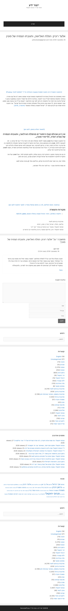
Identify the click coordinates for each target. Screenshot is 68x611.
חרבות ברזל (45, 487)
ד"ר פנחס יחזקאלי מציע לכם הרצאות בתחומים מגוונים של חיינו (44, 448)
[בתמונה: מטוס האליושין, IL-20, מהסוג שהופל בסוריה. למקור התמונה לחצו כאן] (34, 205)
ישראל (52, 224)
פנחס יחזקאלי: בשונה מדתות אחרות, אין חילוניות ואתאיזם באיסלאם (43, 467)
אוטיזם (62, 365)
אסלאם (16, 484)
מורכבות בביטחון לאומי (56, 221)
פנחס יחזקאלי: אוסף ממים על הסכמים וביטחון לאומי (47, 456)
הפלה (56, 224)
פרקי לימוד (61, 416)
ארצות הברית (10, 484)
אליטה (39, 484)
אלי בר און (44, 484)
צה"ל (39, 494)
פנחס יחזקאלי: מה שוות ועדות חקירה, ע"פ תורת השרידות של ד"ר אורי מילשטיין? (39, 440)
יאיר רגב (34, 487)
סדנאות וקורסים (59, 405)
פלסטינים (62, 494)
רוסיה (25, 494)
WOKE (62, 484)
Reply (61, 270)
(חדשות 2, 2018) (19, 105)
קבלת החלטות (35, 494)
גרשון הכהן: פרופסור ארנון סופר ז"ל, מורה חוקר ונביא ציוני (46, 453)
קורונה (62, 418)
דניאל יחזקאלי (60, 378)
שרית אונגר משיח (58, 424)
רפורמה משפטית (13, 494)
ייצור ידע (34, 5)
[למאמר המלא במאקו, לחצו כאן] (34, 129)
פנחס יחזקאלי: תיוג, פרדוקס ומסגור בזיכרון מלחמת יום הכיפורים (43, 230)
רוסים (39, 224)
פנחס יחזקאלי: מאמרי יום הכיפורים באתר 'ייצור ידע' (47, 227)
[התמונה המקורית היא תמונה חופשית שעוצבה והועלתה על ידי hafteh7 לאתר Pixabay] (34, 92)
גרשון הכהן (61, 373)
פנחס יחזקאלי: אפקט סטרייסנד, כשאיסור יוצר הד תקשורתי (46, 445)
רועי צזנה (21, 494)
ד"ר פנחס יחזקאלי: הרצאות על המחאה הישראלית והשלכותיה (45, 451)
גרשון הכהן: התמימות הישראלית (54, 462)
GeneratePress (25, 608)
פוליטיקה (61, 410)
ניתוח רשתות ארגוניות (44, 490)
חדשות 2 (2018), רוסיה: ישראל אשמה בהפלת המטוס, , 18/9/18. (38, 214)
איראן (50, 484)
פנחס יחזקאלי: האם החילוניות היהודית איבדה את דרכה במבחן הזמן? (42, 459)
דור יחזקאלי (60, 375)
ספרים (62, 408)
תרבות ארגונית (49, 496)
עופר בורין (31, 490)
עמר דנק (20, 490)
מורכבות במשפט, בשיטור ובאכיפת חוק (52, 394)
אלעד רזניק (27, 484)
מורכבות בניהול (59, 397)
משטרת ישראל (53, 490)
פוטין (43, 224)
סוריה (47, 224)
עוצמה (26, 490)
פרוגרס (43, 494)
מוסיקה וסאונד (59, 386)
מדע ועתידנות (60, 383)
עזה (24, 490)
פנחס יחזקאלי (60, 413)
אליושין (61, 224)
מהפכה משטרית (21, 487)
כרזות (27, 487)
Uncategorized (56, 359)
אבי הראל (56, 484)
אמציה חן (20, 484)
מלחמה (10, 487)
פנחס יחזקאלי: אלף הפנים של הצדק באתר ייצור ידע (48, 464)
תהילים (55, 496)
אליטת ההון (35, 484)
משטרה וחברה (59, 399)
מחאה (14, 487)
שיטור (5, 494)
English (58, 356)
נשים (62, 402)
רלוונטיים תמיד (59, 421)
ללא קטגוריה (60, 381)
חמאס (50, 487)
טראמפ (39, 487)
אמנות (62, 370)
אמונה (62, 367)
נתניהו (37, 490)
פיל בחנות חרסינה (10, 490)
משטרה (61, 490)
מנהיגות (7, 487)
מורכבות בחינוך (59, 391)
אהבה (62, 362)
